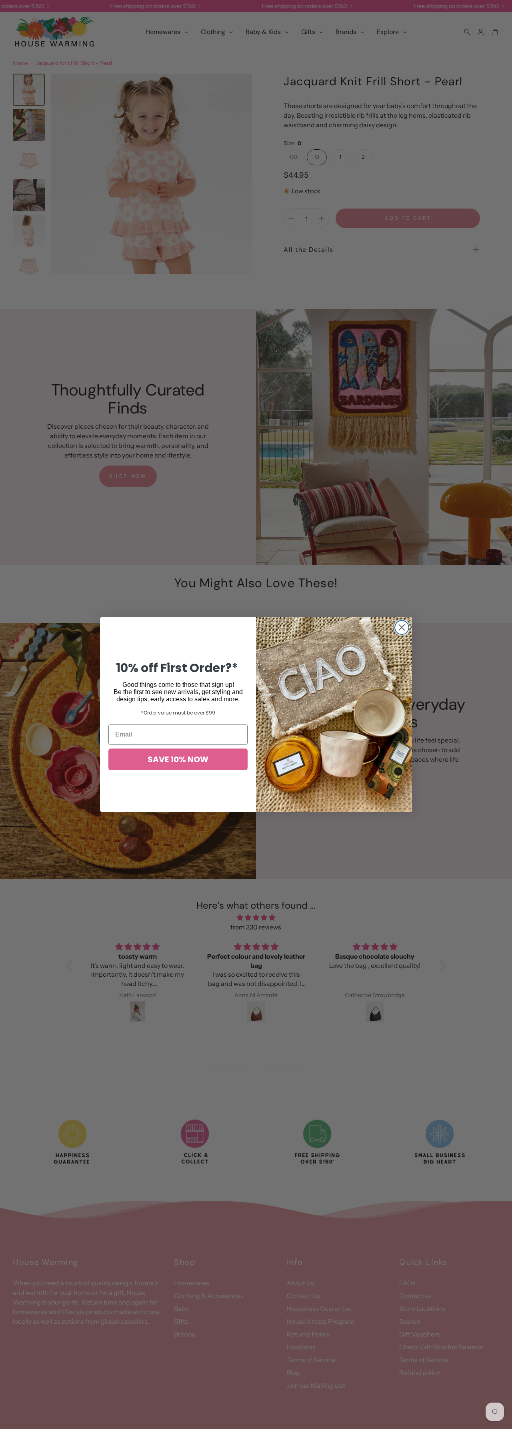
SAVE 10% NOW (178, 759)
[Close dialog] (402, 627)
